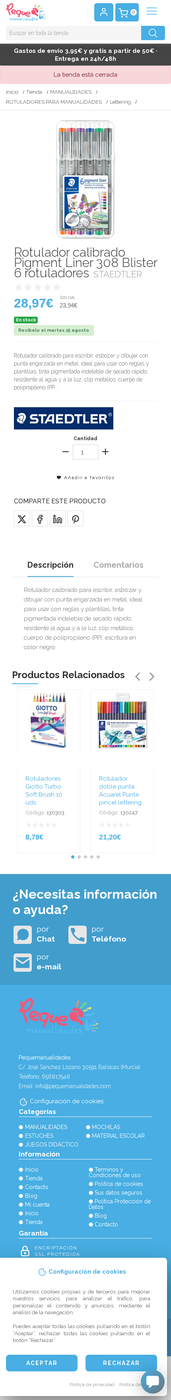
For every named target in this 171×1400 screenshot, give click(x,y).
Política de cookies (139, 1384)
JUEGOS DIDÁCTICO (51, 1144)
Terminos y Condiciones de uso (115, 1172)
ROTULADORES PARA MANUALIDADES (54, 102)
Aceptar (42, 1363)
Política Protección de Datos (120, 1204)
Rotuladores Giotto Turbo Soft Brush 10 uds (43, 790)
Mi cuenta (37, 1204)
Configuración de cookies (66, 1101)
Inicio (12, 92)
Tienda (34, 92)
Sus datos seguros (118, 1192)
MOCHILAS (106, 1127)
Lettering (120, 102)
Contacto (37, 1187)
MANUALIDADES (70, 92)
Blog (31, 1196)
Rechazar (121, 1363)
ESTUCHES (39, 1136)
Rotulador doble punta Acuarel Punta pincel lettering (120, 790)
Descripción (50, 565)
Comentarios (118, 565)
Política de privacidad (92, 1384)
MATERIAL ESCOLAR (118, 1136)
